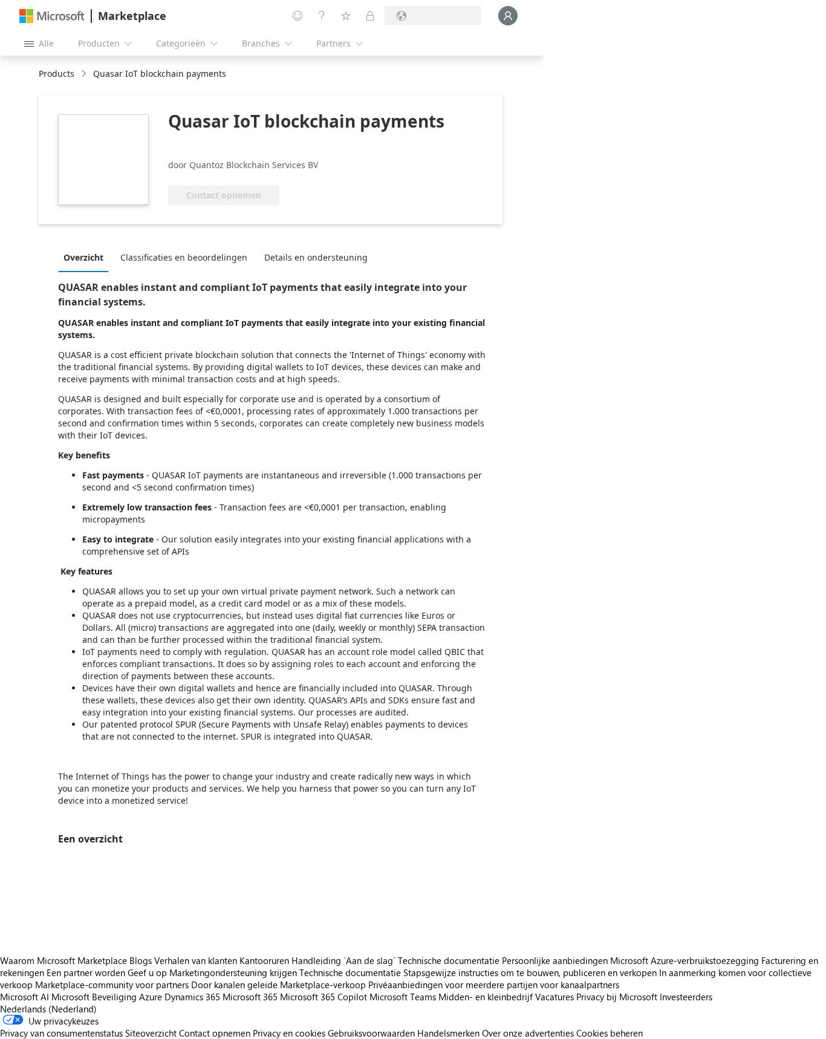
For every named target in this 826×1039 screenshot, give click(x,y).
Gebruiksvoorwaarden (371, 1033)
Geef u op (147, 972)
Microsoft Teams (402, 997)
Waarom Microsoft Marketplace (63, 960)
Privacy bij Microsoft (616, 997)
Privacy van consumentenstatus (61, 1033)
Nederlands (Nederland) (48, 1009)
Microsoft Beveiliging (94, 997)
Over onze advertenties (528, 1033)
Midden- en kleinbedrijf (485, 997)
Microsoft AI (24, 997)
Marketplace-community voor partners (112, 985)
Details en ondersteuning (316, 257)
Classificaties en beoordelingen (183, 257)
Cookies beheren (609, 1033)
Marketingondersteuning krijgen (233, 972)
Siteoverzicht (151, 1033)
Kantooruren (264, 960)
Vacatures (554, 997)
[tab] (86, 257)
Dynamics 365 (192, 997)
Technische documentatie (448, 960)
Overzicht (83, 257)
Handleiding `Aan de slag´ (343, 960)
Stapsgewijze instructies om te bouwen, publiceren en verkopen (530, 972)
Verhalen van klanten (195, 960)
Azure (150, 997)
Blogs (140, 960)
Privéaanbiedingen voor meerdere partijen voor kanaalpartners (493, 985)
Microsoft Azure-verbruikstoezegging (685, 960)
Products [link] (56, 73)
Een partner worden (86, 972)
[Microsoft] (52, 16)
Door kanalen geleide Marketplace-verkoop (278, 985)
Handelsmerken (448, 1033)
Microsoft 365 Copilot (323, 997)
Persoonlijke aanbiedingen (555, 960)
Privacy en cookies (289, 1033)
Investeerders (686, 997)
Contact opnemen (214, 1033)
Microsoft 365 (250, 997)
